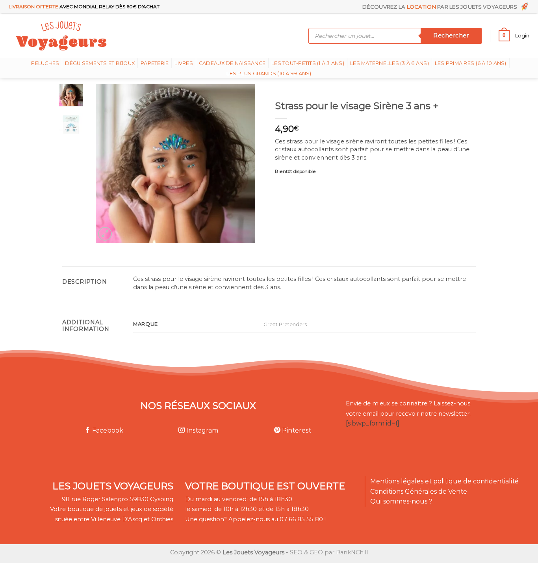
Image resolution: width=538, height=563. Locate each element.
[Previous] (109, 163)
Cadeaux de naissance (232, 63)
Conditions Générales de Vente (418, 491)
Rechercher (451, 35)
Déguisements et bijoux (100, 63)
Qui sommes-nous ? (401, 501)
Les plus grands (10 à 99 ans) (268, 73)
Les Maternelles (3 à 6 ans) (389, 63)
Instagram (201, 430)
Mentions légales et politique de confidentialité (444, 481)
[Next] (242, 163)
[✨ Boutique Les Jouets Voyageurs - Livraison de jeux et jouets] (99, 35)
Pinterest (295, 430)
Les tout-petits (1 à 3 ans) (307, 63)
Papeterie (155, 63)
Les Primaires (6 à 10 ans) (470, 63)
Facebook (107, 430)
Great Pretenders (285, 324)
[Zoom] (105, 234)
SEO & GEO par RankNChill (329, 552)
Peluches (45, 63)
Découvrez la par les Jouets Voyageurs (441, 7)
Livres (183, 63)
